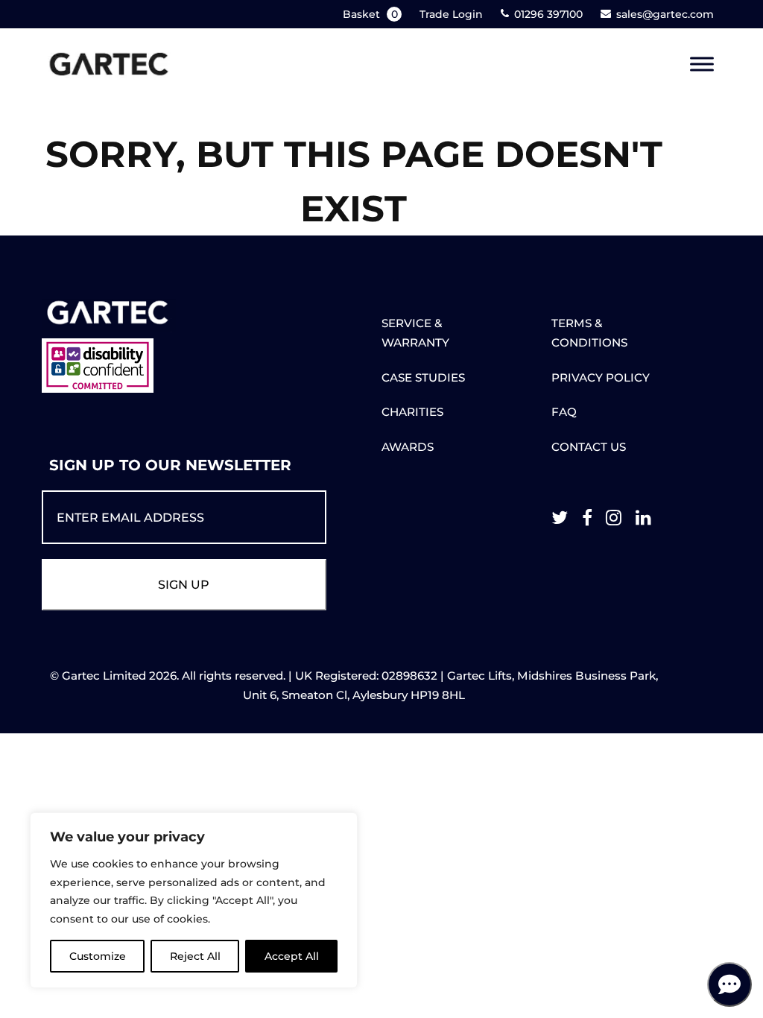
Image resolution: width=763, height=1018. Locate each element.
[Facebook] (587, 521)
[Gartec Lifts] (109, 64)
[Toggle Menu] (702, 64)
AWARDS (408, 447)
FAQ (564, 412)
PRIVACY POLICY (600, 377)
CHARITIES (412, 412)
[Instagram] (613, 521)
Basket (370, 14)
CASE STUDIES (423, 377)
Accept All (292, 956)
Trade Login (451, 14)
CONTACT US (588, 447)
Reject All (195, 956)
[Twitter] (559, 521)
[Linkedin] (643, 521)
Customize (97, 956)
